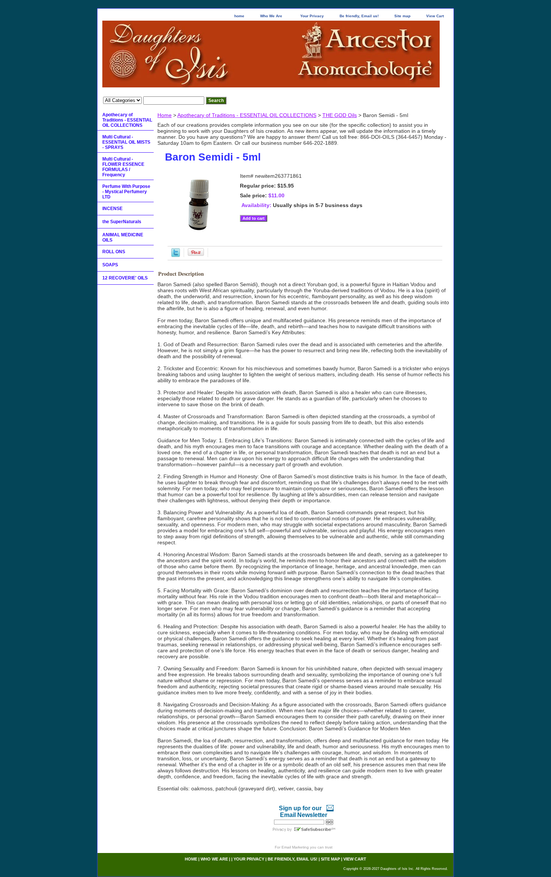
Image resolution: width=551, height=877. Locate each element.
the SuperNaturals (121, 221)
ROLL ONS (113, 251)
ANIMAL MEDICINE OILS (122, 237)
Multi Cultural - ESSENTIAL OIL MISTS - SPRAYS (126, 142)
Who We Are (271, 16)
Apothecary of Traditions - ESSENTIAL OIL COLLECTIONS (246, 115)
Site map (402, 16)
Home (164, 115)
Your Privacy (312, 16)
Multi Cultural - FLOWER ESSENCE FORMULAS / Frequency (123, 166)
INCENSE (112, 208)
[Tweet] (175, 255)
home (239, 16)
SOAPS (110, 264)
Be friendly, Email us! (359, 16)
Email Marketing (295, 847)
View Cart (435, 16)
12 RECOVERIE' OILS (125, 278)
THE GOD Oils (339, 115)
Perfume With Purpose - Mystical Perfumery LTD (126, 192)
